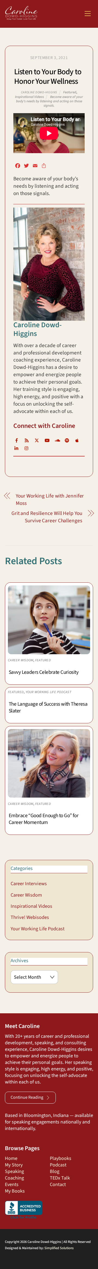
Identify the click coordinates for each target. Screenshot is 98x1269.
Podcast (58, 1165)
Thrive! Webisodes (30, 917)
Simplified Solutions (59, 1248)
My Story (14, 1165)
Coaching (14, 1178)
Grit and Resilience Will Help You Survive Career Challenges (46, 517)
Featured (69, 92)
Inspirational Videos (29, 96)
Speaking (14, 1171)
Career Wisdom (20, 660)
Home (11, 1158)
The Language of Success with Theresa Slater (48, 707)
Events (12, 1184)
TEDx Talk (60, 1178)
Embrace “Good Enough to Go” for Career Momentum (43, 819)
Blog (54, 1171)
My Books (15, 1191)
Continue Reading (27, 1097)
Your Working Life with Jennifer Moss (50, 499)
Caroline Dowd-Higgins (39, 92)
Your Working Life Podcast (48, 692)
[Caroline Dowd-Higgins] (21, 17)
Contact (58, 1184)
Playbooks (60, 1158)
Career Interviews (29, 883)
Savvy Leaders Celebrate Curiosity (43, 672)
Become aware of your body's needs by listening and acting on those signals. (49, 101)
